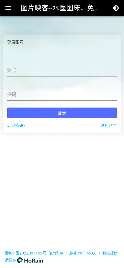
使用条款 (55, 253)
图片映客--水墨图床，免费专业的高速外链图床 (62, 8)
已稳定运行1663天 (81, 253)
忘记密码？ (17, 125)
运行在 (11, 260)
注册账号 (109, 125)
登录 (62, 112)
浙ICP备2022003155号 (25, 253)
